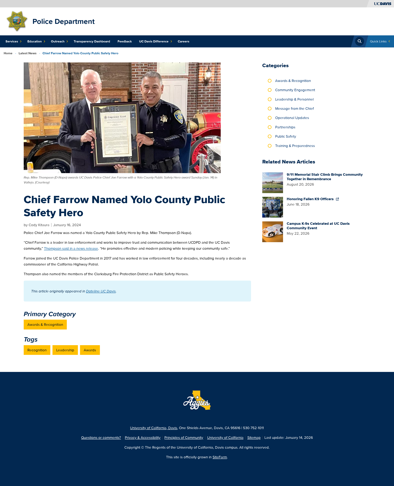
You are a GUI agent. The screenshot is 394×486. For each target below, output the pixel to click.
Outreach (57, 41)
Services (12, 41)
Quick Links (378, 41)
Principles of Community (183, 437)
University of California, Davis (153, 427)
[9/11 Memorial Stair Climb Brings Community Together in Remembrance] (272, 182)
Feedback (125, 41)
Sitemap (254, 437)
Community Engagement (295, 90)
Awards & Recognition (45, 324)
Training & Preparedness (295, 145)
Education (34, 41)
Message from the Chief (294, 108)
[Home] (17, 21)
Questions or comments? (101, 437)
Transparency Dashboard (92, 41)
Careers (183, 41)
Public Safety (285, 136)
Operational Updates (292, 117)
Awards (90, 350)
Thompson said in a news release (71, 248)
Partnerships (285, 127)
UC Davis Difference (154, 41)
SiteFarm (220, 457)
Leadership (65, 350)
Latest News (27, 53)
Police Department (63, 21)
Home (8, 53)
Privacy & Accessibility (143, 437)
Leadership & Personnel (294, 99)
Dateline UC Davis (101, 291)
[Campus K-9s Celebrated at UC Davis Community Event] (272, 231)
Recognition (37, 350)
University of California (225, 437)
